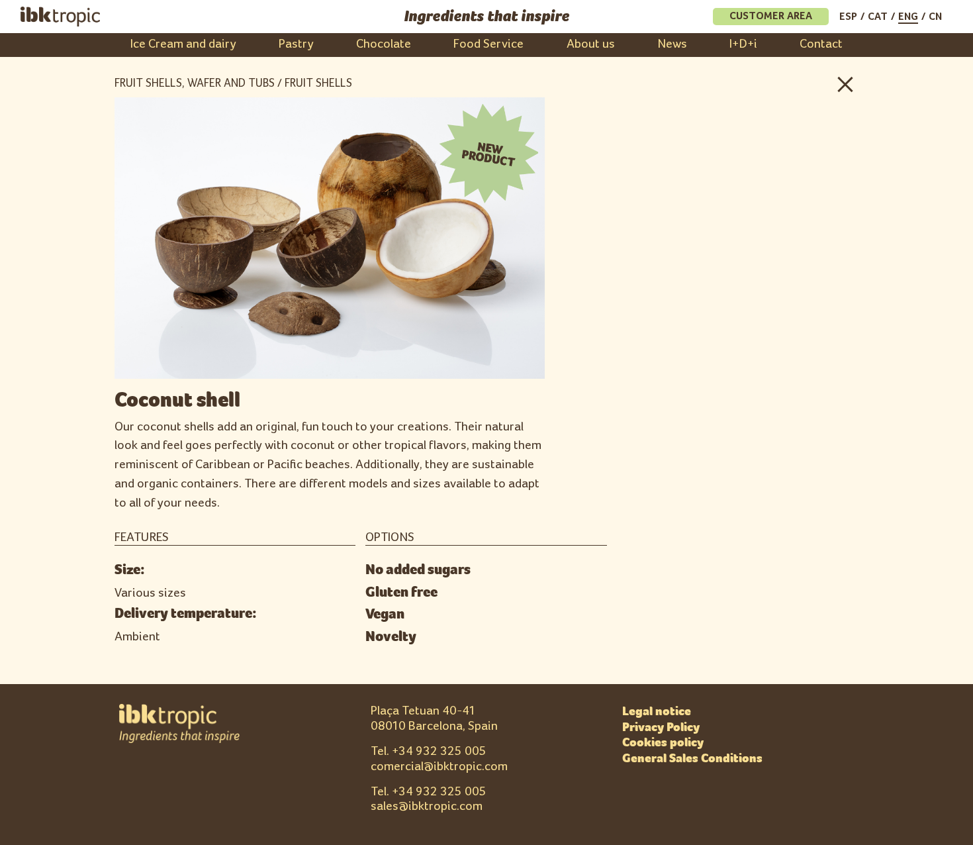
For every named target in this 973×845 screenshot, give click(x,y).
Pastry (296, 44)
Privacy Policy (661, 727)
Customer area (770, 16)
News (672, 44)
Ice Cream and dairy (183, 44)
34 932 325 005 (442, 751)
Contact (821, 44)
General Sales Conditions (692, 758)
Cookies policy (663, 742)
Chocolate (383, 44)
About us (591, 44)
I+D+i (743, 44)
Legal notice (656, 711)
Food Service (488, 44)
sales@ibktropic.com (427, 806)
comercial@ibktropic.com (439, 766)
